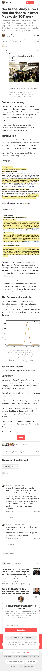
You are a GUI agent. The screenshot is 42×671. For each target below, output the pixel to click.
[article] (21, 576)
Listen (37, 35)
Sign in (37, 3)
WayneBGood (11, 485)
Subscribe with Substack (22, 638)
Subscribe (30, 3)
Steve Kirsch (11, 34)
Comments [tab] (6, 466)
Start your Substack (16, 662)
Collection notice (34, 656)
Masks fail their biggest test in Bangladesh (20, 370)
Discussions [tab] (17, 563)
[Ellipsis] (39, 485)
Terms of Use (32, 642)
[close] (36, 597)
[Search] (38, 564)
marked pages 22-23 (17, 155)
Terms (25, 656)
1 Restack (26, 445)
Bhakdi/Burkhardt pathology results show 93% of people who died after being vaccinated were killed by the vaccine (16, 591)
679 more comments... (9, 553)
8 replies (11, 544)
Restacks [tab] (15, 466)
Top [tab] (4, 563)
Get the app (31, 662)
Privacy (19, 656)
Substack (11, 667)
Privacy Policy (22, 646)
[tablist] (10, 466)
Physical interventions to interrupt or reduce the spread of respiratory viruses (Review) (21, 145)
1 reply (10, 517)
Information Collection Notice (27, 644)
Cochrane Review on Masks (19, 106)
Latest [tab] (9, 563)
